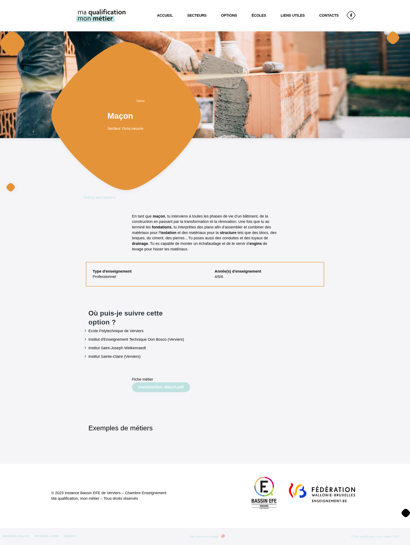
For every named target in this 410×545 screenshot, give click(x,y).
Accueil (165, 15)
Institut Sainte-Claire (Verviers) (114, 356)
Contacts (329, 15)
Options (229, 15)
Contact (70, 536)
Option (140, 100)
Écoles (259, 15)
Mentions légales (16, 536)
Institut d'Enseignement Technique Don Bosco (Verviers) (136, 339)
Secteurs (196, 15)
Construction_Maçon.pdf (161, 387)
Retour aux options (99, 197)
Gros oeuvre (132, 128)
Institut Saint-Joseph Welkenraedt (117, 348)
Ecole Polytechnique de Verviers (116, 331)
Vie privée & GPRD (46, 536)
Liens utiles (293, 15)
